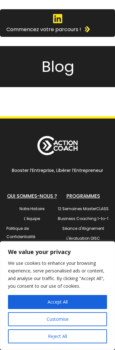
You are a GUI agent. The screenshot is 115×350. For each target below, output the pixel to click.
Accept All (58, 302)
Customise (58, 319)
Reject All (57, 336)
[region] (57, 295)
